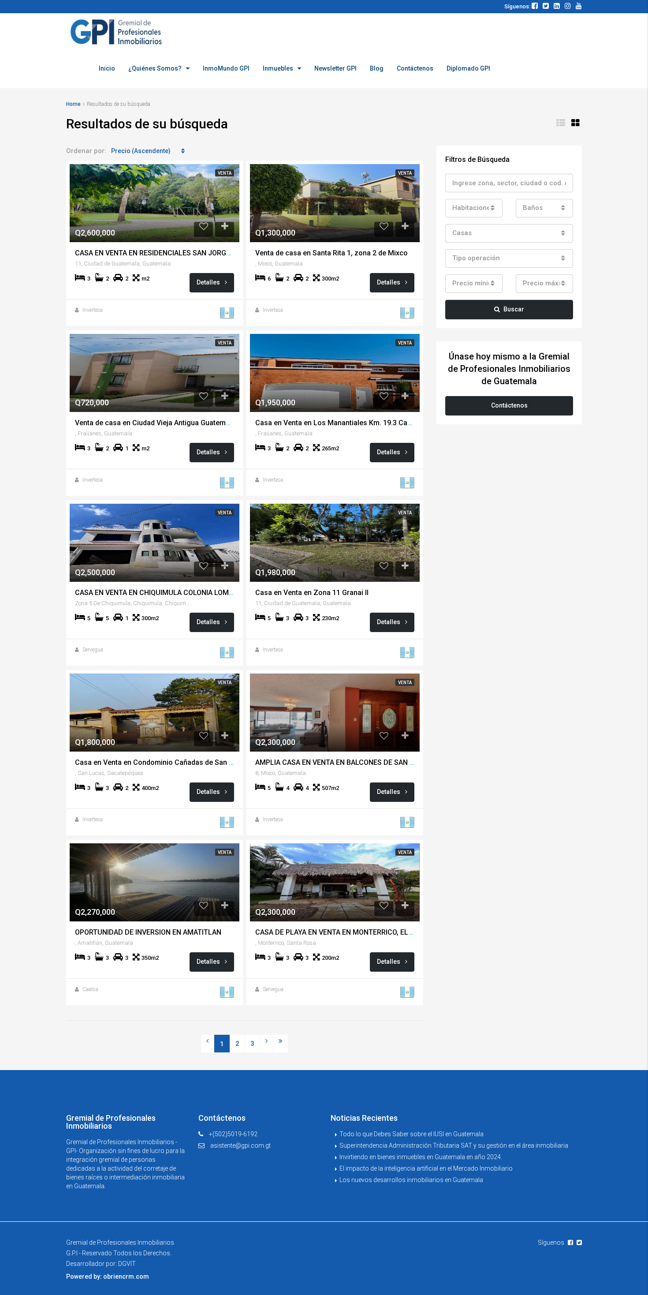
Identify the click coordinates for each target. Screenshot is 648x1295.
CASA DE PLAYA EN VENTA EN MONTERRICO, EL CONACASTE (353, 932)
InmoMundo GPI (226, 68)
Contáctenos (415, 68)
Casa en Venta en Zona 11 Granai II (312, 592)
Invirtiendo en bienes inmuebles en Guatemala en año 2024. (420, 1156)
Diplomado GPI (468, 68)
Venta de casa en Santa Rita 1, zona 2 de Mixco (331, 253)
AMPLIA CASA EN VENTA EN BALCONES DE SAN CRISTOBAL (351, 762)
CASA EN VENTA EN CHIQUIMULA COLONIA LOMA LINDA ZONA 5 (178, 592)
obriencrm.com (126, 1276)
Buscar (513, 309)
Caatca (90, 989)
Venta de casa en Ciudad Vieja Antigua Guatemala (155, 423)
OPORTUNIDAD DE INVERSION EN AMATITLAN (148, 932)
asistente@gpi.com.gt (240, 1145)
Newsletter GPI (335, 68)
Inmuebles (278, 68)
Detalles (209, 282)
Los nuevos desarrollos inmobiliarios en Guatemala (411, 1179)
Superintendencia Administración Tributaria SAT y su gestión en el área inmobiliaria (453, 1145)
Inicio (107, 68)
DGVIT (127, 1263)
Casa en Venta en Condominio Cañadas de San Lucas (162, 762)
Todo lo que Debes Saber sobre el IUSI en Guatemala (411, 1134)
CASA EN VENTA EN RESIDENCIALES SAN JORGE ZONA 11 (168, 253)
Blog (377, 68)
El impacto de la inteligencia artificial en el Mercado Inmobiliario (426, 1168)
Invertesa (92, 310)
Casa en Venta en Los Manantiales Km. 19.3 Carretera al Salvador (361, 423)
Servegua (92, 650)
